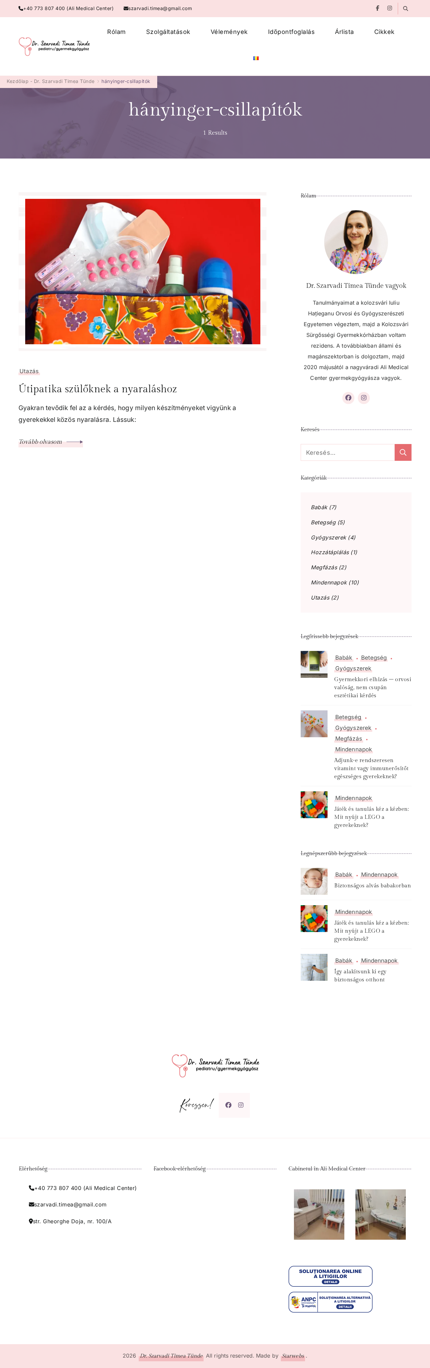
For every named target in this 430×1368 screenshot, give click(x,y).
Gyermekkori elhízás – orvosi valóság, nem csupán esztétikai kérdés (372, 687)
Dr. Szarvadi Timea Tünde (171, 1356)
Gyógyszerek (328, 537)
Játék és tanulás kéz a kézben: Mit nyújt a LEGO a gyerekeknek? (371, 817)
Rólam (116, 31)
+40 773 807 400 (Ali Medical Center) (68, 8)
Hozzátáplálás (330, 552)
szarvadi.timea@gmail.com (160, 8)
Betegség (323, 522)
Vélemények (229, 31)
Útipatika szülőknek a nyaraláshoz (97, 389)
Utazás (29, 371)
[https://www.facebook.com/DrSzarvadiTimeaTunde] (228, 1105)
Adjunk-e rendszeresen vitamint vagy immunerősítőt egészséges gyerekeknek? (371, 768)
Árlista (344, 31)
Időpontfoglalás (291, 31)
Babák (319, 507)
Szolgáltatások (168, 31)
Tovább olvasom (40, 441)
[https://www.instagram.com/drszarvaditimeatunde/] (240, 1105)
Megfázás (324, 567)
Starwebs (293, 1356)
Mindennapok (329, 582)
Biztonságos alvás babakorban (372, 886)
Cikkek (384, 31)
